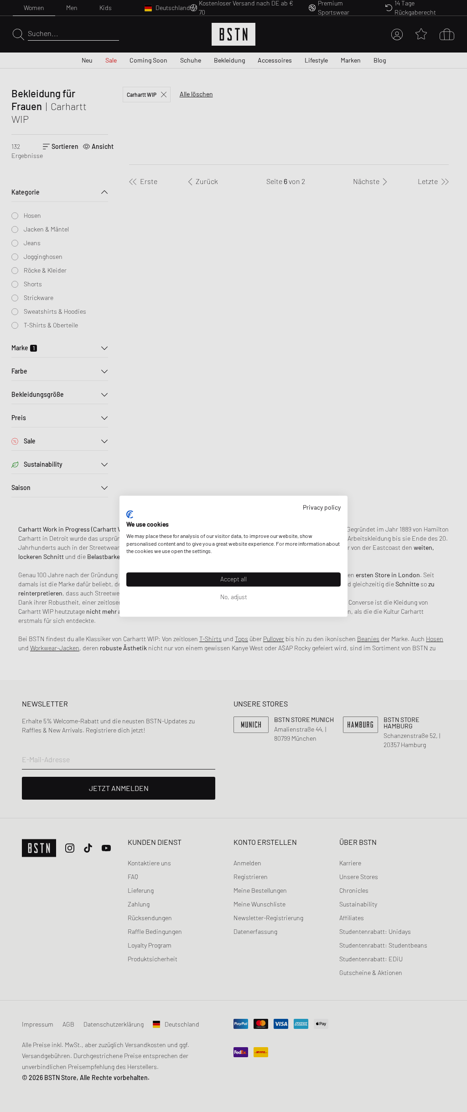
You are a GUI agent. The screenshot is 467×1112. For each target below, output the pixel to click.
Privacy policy (322, 507)
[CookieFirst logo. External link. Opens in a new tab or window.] (129, 515)
